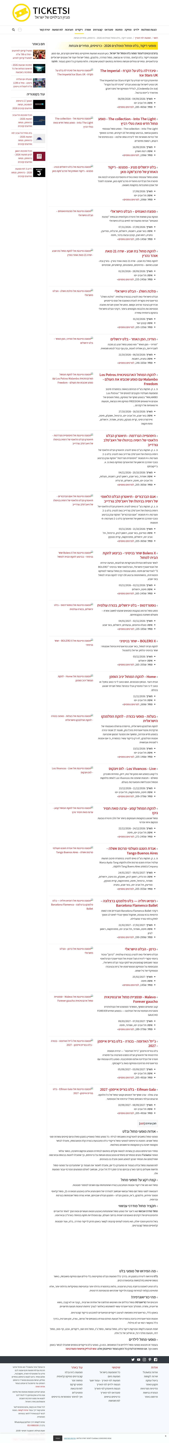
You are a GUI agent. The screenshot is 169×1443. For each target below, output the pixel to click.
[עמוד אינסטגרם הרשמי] (144, 1359)
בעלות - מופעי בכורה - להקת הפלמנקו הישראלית (129, 718)
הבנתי (58, 1438)
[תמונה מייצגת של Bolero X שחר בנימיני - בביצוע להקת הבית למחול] (72, 555)
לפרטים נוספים (126, 107)
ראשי (156, 37)
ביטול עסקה (152, 1380)
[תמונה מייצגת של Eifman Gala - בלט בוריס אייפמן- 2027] (72, 1091)
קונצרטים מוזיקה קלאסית (70, 1376)
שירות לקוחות (151, 1376)
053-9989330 (33, 1425)
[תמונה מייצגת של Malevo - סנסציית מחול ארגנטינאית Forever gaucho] (72, 999)
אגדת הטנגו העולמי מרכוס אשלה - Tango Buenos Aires (132, 850)
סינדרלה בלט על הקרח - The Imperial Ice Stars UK (129, 72)
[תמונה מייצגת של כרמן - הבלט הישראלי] (72, 951)
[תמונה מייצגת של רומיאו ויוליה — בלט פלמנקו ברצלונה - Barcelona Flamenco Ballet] (72, 905)
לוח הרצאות (77, 1388)
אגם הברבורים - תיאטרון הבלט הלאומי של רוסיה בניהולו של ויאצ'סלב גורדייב (129, 498)
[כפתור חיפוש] (13, 29)
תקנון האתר (152, 1384)
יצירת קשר (44, 29)
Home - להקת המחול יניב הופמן (132, 676)
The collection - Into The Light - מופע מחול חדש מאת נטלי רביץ (128, 121)
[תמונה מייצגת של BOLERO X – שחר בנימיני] (72, 643)
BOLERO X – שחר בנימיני (137, 640)
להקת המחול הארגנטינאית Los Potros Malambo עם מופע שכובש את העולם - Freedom (129, 379)
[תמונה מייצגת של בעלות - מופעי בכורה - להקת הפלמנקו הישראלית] (72, 718)
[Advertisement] (116, 12)
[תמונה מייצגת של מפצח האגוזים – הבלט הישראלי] (72, 213)
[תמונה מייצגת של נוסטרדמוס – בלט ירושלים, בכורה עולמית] (72, 607)
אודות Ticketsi (150, 1372)
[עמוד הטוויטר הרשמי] (133, 1359)
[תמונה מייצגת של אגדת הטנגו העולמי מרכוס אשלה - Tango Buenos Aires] (72, 850)
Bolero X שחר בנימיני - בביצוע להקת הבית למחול (130, 555)
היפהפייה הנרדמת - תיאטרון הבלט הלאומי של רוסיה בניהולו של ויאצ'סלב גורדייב (131, 440)
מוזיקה (128, 29)
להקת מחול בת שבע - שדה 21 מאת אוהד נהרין (131, 253)
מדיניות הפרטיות (149, 1388)
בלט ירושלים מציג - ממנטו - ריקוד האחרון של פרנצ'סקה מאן (133, 169)
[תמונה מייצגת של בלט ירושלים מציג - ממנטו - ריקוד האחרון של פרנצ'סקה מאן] (72, 169)
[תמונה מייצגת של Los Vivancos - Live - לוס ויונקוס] (72, 770)
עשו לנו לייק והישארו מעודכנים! (81, 1348)
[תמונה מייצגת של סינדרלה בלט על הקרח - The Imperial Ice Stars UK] (72, 72)
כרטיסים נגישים (112, 1396)
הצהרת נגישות (150, 1392)
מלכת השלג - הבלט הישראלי (135, 291)
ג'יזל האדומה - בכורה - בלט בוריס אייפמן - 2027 (128, 1043)
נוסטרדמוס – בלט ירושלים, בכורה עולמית (126, 605)
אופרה (88, 29)
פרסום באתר (151, 1396)
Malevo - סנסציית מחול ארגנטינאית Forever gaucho (131, 999)
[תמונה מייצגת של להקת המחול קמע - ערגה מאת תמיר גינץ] (72, 810)
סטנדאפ (109, 29)
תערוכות (69, 29)
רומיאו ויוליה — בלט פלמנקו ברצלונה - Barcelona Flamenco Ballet (129, 903)
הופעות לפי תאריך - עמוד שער (104, 1380)
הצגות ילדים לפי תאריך (108, 1384)
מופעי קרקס (76, 1384)
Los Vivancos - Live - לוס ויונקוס (132, 768)
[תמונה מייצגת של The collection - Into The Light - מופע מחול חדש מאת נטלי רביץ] (72, 123)
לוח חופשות (114, 1400)
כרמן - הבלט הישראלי (140, 949)
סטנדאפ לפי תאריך (110, 1392)
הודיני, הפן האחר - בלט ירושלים (133, 338)
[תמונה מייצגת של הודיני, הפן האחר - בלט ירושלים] (72, 341)
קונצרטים (97, 29)
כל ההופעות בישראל (110, 1372)
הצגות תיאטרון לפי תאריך (107, 1388)
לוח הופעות (57, 29)
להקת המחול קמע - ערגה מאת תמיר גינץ (130, 810)
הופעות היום (114, 1376)
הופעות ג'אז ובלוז (74, 1372)
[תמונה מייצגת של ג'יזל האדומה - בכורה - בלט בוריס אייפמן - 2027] (72, 1043)
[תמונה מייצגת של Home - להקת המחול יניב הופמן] (72, 678)
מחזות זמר (77, 1380)
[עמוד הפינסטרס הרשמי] (150, 1359)
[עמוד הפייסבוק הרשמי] (155, 1359)
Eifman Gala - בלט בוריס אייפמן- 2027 (128, 1089)
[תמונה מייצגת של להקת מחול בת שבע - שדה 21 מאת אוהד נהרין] (72, 253)
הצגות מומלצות (149, 29)
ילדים (136, 29)
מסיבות (119, 29)
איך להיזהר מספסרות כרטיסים (67, 1396)
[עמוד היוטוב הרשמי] (139, 1359)
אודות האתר (40, 1386)
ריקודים (79, 29)
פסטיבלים (77, 1392)
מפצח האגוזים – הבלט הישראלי (133, 211)
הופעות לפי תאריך (143, 37)
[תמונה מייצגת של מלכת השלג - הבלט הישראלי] (72, 293)
